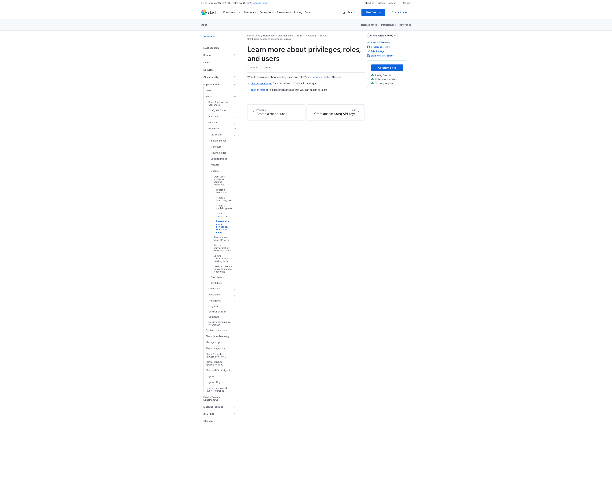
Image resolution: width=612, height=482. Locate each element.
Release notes (369, 24)
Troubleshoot (388, 24)
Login (408, 3)
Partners (381, 3)
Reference (405, 24)
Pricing (298, 12)
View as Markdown (380, 42)
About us (369, 3)
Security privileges (261, 83)
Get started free (387, 67)
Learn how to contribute (382, 55)
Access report (260, 3)
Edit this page (377, 51)
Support (392, 3)
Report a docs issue (380, 46)
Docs (307, 12)
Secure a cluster (321, 77)
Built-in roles (258, 89)
